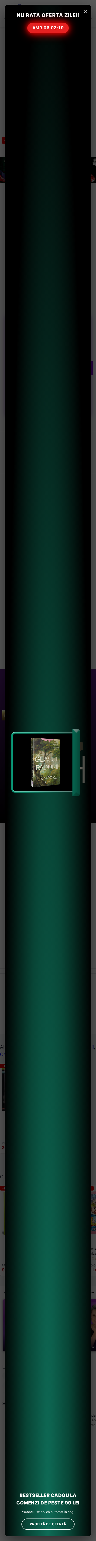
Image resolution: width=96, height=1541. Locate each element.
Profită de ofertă (48, 1524)
